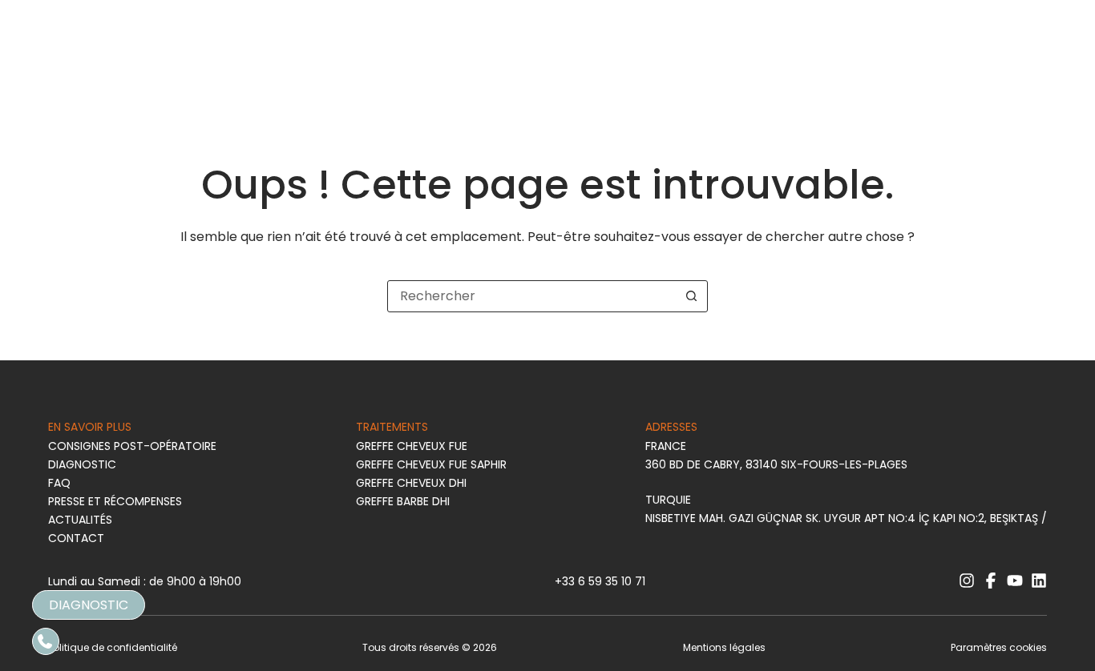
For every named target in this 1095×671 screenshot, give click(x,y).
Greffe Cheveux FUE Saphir (431, 464)
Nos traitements (242, 70)
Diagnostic (930, 70)
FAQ (203, 23)
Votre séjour (727, 70)
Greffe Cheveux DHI (411, 483)
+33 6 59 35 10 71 (600, 581)
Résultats (831, 70)
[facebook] (1024, 70)
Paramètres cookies (999, 647)
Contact (76, 538)
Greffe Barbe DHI (403, 501)
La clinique (376, 70)
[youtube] (1015, 581)
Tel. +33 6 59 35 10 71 (119, 23)
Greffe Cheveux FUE (411, 446)
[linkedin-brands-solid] (1039, 581)
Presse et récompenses (115, 501)
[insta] (1000, 70)
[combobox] (532, 296)
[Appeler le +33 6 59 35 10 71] (45, 641)
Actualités (80, 520)
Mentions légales (724, 647)
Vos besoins (106, 70)
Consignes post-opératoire (132, 446)
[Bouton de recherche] (692, 296)
